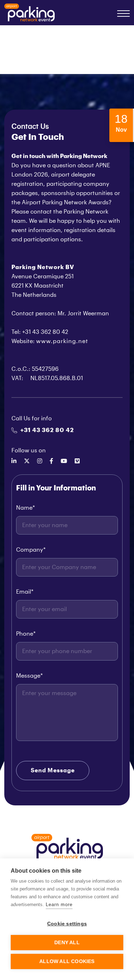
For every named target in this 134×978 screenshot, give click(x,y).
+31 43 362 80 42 (47, 430)
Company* (31, 550)
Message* (29, 676)
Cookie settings (67, 923)
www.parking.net (62, 341)
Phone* (26, 634)
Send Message (53, 770)
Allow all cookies (66, 961)
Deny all (67, 942)
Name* (25, 508)
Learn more (59, 904)
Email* (25, 592)
